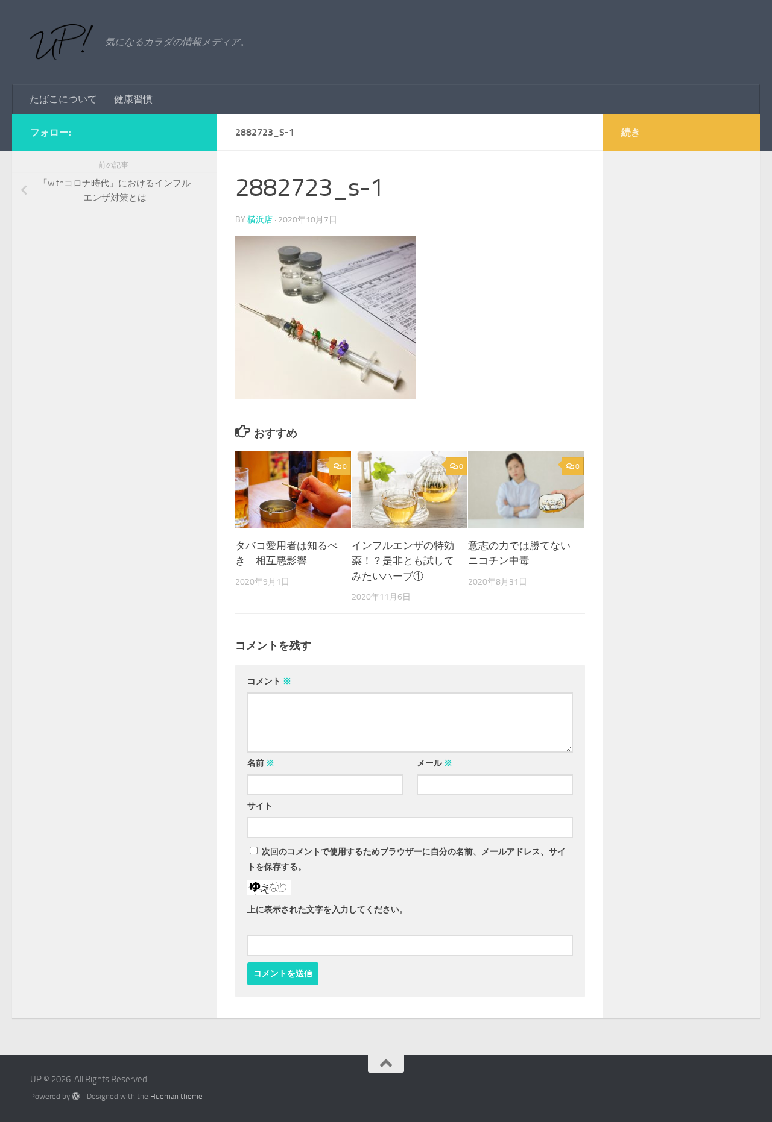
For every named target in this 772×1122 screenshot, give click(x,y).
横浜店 (260, 220)
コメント (269, 681)
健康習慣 (133, 99)
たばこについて (63, 99)
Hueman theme (176, 1096)
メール (434, 763)
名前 (260, 763)
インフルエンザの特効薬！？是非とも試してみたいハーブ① (403, 560)
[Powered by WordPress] (76, 1096)
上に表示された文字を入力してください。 (327, 909)
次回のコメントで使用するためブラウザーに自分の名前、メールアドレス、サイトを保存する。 (406, 859)
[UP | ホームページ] (61, 42)
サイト (260, 806)
